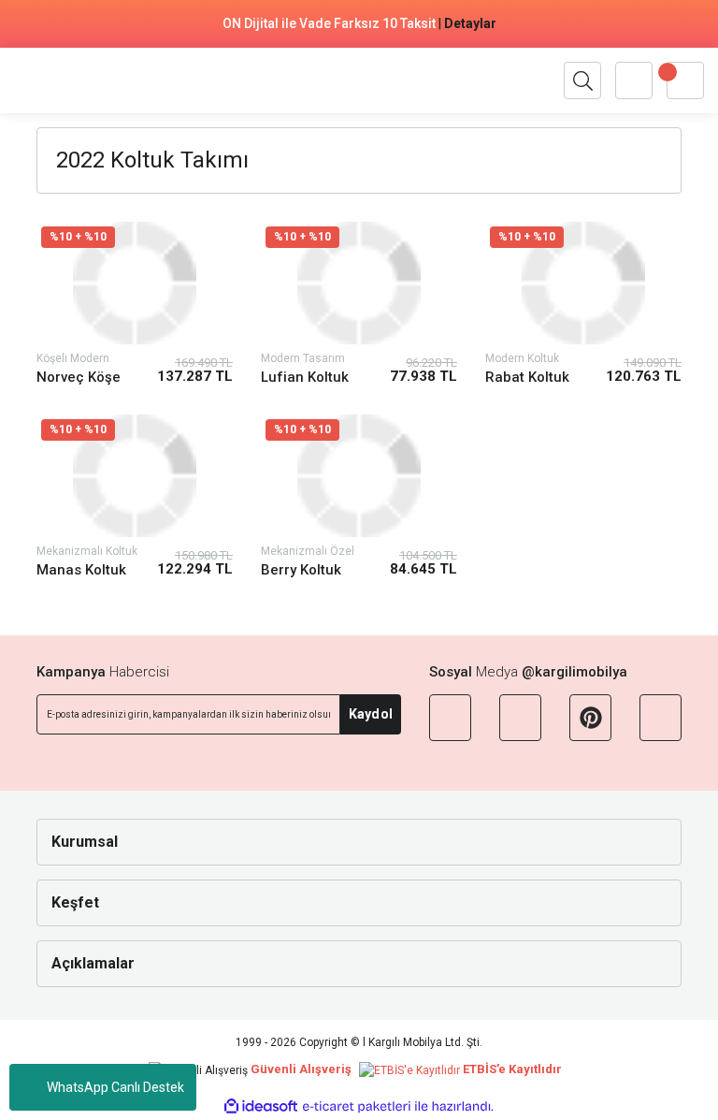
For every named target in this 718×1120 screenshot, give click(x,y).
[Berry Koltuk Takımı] (359, 476)
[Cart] (685, 80)
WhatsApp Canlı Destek (115, 1087)
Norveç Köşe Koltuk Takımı (80, 377)
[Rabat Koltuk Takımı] (583, 283)
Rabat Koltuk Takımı (527, 377)
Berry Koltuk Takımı (301, 570)
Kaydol (371, 713)
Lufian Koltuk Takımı (305, 377)
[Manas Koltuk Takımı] (134, 476)
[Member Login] (634, 80)
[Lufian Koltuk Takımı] (359, 283)
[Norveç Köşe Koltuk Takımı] (134, 283)
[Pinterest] (590, 717)
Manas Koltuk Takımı (81, 570)
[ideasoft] (260, 1107)
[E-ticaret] (356, 1106)
